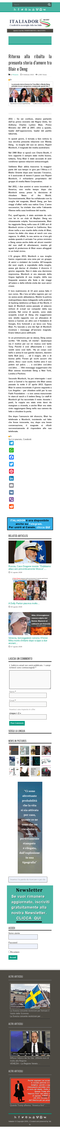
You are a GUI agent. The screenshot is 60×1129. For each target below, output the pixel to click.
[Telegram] (30, 443)
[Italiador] (30, 25)
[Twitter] (22, 9)
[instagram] (40, 9)
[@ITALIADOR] (30, 529)
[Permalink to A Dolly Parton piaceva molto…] (30, 600)
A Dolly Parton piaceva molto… (24, 603)
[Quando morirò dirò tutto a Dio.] (46, 750)
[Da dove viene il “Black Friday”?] (35, 750)
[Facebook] (18, 9)
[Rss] (14, 9)
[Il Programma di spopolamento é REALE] (24, 750)
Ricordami (14, 952)
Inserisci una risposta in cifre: (22, 709)
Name (11, 692)
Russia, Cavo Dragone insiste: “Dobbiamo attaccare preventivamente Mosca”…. (29, 567)
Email (11, 700)
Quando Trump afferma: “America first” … (28, 1105)
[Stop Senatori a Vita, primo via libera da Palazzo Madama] (13, 771)
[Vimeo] (37, 9)
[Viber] (30, 499)
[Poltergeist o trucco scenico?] (13, 761)
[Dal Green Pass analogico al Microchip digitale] (35, 761)
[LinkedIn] (29, 9)
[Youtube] (33, 9)
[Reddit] (30, 506)
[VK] (30, 492)
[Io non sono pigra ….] (35, 771)
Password (12, 942)
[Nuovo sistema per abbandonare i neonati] (13, 750)
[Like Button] (9, 80)
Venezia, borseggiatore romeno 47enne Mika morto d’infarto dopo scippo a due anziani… (28, 640)
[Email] (30, 485)
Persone (15, 74)
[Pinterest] (26, 9)
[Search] (49, 4)
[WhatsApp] (30, 450)
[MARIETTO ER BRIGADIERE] (46, 771)
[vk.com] (44, 9)
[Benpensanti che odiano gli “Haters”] (46, 761)
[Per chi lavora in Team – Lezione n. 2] (24, 771)
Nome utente (14, 933)
